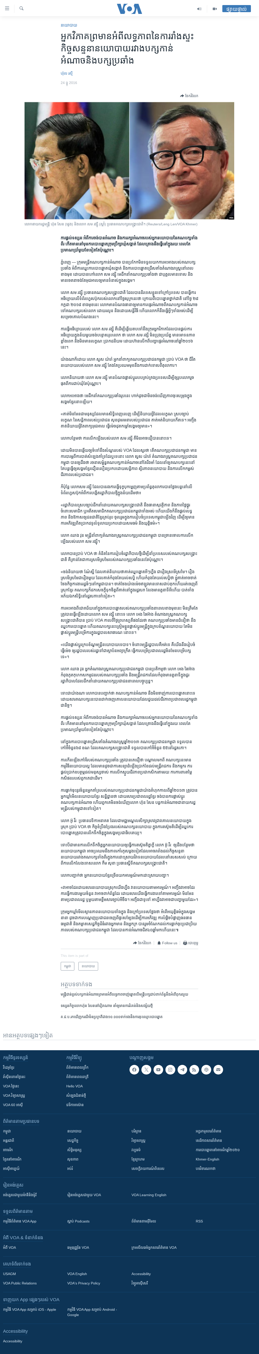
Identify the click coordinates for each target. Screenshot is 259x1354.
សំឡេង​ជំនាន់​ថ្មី (76, 1095)
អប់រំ (70, 1169)
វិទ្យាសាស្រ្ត (138, 1140)
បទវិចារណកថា (205, 1169)
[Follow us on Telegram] (182, 1069)
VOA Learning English (149, 1195)
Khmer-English (207, 1159)
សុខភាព (72, 1159)
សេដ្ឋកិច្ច (72, 1140)
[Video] (214, 9)
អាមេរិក (8, 1150)
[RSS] (194, 1069)
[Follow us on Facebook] (134, 1069)
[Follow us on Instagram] (170, 1069)
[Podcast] (206, 1069)
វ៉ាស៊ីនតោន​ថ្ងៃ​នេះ (14, 1077)
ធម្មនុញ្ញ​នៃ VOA (78, 1247)
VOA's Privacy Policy (83, 1283)
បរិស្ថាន (136, 1131)
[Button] (189, 96)
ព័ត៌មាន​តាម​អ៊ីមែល (144, 1221)
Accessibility (141, 1274)
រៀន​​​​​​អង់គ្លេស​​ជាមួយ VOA (84, 1195)
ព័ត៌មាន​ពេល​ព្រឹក (77, 1067)
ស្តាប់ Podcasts (78, 1221)
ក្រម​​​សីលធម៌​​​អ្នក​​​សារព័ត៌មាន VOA (154, 1247)
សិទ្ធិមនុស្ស (74, 1150)
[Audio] (199, 9)
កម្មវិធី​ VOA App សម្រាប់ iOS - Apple (29, 1309)
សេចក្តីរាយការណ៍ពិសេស (148, 1169)
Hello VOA (74, 1086)
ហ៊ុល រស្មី (67, 73)
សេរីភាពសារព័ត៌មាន (209, 1140)
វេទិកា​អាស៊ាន (75, 1105)
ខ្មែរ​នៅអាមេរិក (12, 1159)
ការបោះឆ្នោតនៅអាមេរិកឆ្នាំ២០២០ (218, 1150)
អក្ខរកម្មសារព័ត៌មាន (208, 1131)
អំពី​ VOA (9, 1247)
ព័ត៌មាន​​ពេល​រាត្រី (77, 1077)
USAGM (9, 1274)
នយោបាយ (69, 25)
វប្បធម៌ (136, 1150)
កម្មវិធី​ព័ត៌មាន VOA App (19, 1221)
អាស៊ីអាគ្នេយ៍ (11, 1169)
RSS (199, 1221)
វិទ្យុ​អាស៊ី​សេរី (140, 1283)
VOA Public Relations (20, 1283)
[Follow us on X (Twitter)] (146, 1069)
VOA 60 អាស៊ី (13, 1105)
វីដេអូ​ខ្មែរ (8, 1067)
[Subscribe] (218, 1069)
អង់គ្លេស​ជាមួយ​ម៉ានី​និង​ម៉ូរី (19, 1195)
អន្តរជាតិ (8, 1140)
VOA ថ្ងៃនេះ (11, 1086)
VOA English (77, 1274)
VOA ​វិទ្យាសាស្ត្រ (14, 1095)
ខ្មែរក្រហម (138, 1159)
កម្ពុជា (7, 1131)
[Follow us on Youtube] (158, 1069)
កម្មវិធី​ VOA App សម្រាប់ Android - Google (92, 1312)
